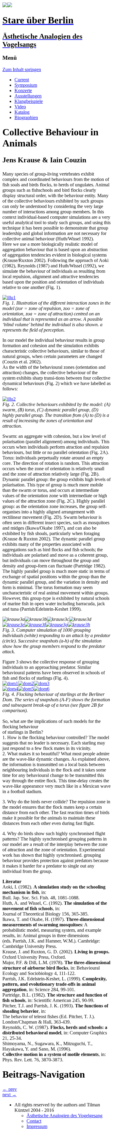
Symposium (25, 85)
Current (21, 79)
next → (9, 1094)
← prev (9, 1089)
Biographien (26, 117)
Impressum (37, 1126)
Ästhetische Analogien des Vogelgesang (64, 1115)
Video (20, 106)
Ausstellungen (28, 95)
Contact (34, 1120)
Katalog (22, 112)
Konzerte (23, 90)
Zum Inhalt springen (21, 69)
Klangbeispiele (28, 101)
